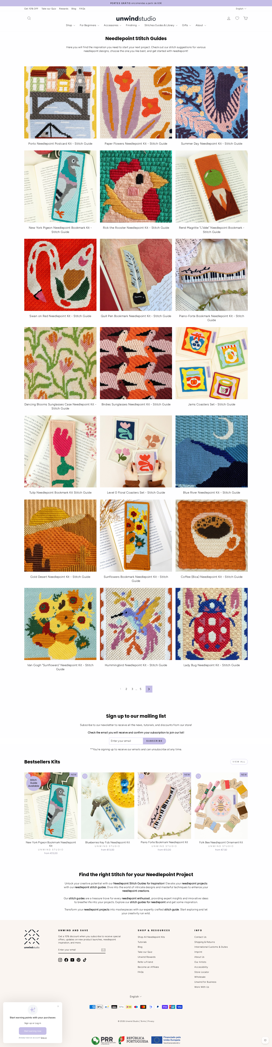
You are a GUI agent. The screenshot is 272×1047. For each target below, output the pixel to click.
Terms (143, 1021)
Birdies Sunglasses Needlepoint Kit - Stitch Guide (136, 404)
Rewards (63, 8)
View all (239, 762)
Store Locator (201, 972)
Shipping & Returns (204, 942)
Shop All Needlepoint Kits (151, 937)
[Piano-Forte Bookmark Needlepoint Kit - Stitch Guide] (212, 275)
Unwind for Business (205, 982)
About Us (199, 957)
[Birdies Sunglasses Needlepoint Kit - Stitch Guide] (136, 363)
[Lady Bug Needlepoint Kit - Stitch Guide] (212, 624)
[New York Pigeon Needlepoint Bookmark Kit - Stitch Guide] (60, 186)
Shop (69, 25)
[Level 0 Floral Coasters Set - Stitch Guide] (136, 451)
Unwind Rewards (147, 957)
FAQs (82, 8)
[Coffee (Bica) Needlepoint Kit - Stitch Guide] (212, 536)
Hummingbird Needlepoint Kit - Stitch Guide (136, 665)
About (200, 25)
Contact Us (200, 937)
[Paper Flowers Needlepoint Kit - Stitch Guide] (136, 102)
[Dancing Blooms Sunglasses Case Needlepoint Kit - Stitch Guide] (60, 363)
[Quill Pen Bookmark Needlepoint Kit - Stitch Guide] (136, 275)
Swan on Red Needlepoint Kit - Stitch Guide (60, 316)
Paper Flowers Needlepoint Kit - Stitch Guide (136, 143)
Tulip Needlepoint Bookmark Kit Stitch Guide (60, 492)
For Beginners (88, 25)
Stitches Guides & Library (159, 25)
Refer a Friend (145, 962)
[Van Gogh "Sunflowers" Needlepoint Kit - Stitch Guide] (60, 624)
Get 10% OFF (31, 8)
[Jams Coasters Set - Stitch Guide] (212, 363)
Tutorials (142, 942)
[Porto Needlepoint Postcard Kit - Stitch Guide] (60, 102)
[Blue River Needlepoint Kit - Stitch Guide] (212, 451)
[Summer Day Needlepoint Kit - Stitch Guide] (212, 102)
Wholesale (199, 976)
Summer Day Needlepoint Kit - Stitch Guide (211, 143)
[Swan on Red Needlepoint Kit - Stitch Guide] (60, 275)
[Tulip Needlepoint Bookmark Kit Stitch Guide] (60, 451)
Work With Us (201, 987)
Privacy (151, 1021)
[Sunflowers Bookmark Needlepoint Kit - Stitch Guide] (136, 536)
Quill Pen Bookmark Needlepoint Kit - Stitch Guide (136, 316)
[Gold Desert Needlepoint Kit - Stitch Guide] (60, 536)
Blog (73, 8)
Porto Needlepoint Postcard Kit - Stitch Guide (60, 143)
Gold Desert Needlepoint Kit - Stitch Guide (60, 577)
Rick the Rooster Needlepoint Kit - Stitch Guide (136, 227)
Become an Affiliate (148, 967)
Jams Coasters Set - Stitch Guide (211, 404)
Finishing (131, 25)
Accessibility (201, 967)
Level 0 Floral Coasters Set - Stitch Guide (136, 492)
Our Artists (200, 962)
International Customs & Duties (211, 946)
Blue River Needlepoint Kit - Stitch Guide (211, 492)
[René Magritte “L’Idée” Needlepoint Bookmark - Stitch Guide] (212, 186)
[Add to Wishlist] (28, 776)
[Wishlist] (237, 18)
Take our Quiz (49, 8)
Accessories (111, 25)
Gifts (185, 25)
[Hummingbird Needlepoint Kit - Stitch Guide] (136, 624)
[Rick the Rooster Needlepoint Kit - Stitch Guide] (136, 186)
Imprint (198, 951)
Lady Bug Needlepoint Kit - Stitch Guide (212, 665)
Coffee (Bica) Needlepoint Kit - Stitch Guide (212, 577)
